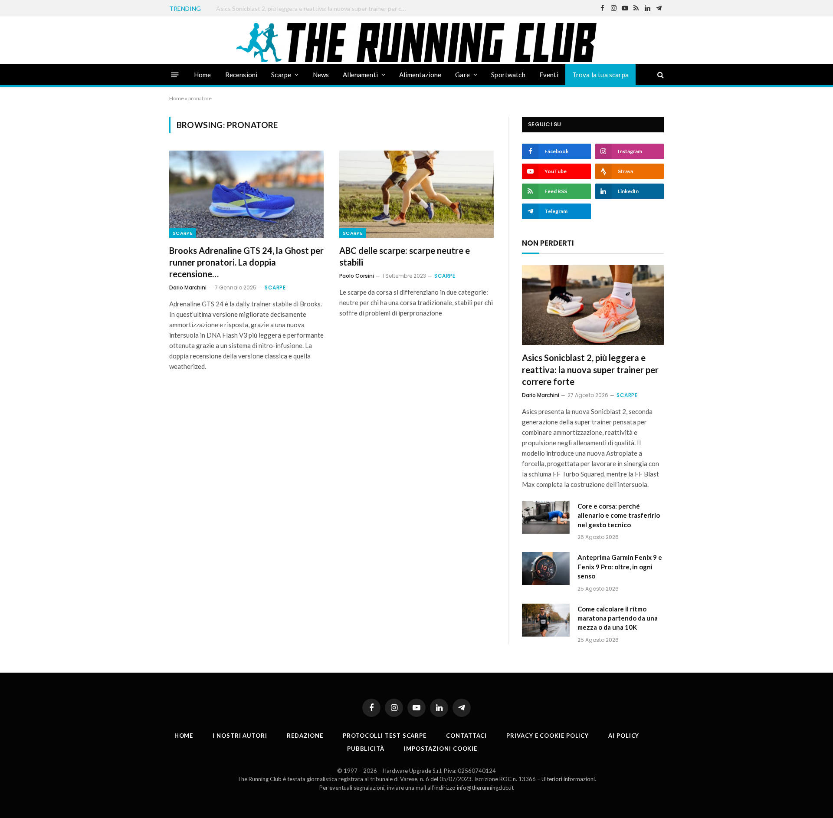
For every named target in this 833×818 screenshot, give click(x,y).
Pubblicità (365, 748)
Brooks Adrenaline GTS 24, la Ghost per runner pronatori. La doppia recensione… (246, 262)
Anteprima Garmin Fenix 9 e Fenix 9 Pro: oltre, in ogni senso (619, 566)
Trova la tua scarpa (600, 75)
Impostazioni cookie (440, 748)
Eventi (548, 75)
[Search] (660, 75)
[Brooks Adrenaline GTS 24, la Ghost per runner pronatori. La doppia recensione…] (246, 194)
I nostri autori (240, 735)
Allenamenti (360, 75)
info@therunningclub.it (485, 787)
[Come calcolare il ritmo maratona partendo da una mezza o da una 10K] (546, 620)
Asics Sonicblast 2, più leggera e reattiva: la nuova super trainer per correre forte (590, 369)
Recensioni (241, 75)
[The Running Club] (416, 42)
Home (202, 75)
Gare (462, 75)
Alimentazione (420, 75)
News (321, 75)
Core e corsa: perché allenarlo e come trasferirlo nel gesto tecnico (305, 8)
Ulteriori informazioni (568, 778)
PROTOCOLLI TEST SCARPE (384, 735)
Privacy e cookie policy (547, 735)
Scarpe (281, 75)
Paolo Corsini (356, 275)
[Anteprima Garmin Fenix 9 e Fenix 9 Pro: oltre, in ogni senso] (546, 568)
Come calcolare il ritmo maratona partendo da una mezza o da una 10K (617, 618)
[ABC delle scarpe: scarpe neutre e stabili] (416, 194)
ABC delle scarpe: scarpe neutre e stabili (404, 256)
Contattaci (466, 735)
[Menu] (175, 74)
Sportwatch (508, 75)
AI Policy (623, 735)
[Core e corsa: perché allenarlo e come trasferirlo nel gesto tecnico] (546, 517)
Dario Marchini (188, 287)
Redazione (305, 735)
